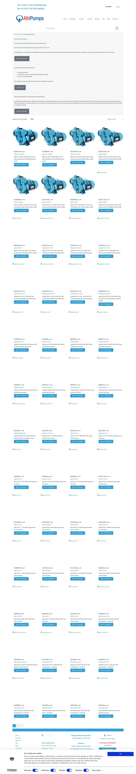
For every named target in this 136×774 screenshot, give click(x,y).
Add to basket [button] (21, 164)
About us (18, 740)
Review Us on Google (108, 738)
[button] (76, 19)
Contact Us (18, 748)
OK (120, 754)
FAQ (16, 743)
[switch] (53, 770)
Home (17, 735)
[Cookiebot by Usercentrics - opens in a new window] (12, 770)
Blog (16, 745)
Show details (96, 770)
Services (18, 738)
